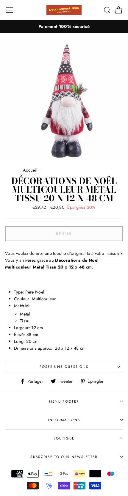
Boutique (64, 438)
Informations (64, 419)
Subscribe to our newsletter (63, 456)
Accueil (30, 170)
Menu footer (64, 401)
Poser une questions (64, 366)
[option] (64, 26)
